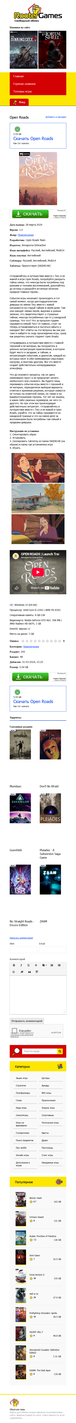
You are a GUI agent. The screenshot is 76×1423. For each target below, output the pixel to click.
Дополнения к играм (23, 1164)
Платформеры (23, 1092)
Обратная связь (17, 1409)
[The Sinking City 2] (24, 50)
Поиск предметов (24, 1140)
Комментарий (17, 959)
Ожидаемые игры (50, 1162)
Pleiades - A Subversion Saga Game (50, 853)
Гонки (19, 1100)
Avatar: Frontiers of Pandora (43, 1236)
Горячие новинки (24, 84)
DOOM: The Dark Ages (40, 1370)
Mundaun (15, 786)
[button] (13, 965)
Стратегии (21, 1085)
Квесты (45, 1132)
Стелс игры (47, 1155)
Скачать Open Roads (33, 138)
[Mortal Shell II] (52, 50)
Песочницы (47, 1147)
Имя (12, 943)
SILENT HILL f (36, 1332)
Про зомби (21, 1147)
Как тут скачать (21, 143)
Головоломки (22, 1132)
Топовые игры (22, 91)
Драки (45, 1140)
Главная (18, 76)
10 (59, 641)
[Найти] (60, 1051)
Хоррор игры (48, 1107)
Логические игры (50, 1122)
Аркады (45, 1085)
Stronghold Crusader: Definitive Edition (44, 1351)
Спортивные (48, 1115)
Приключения (26, 235)
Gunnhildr (16, 850)
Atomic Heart (36, 1198)
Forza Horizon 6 (37, 1274)
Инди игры (21, 1107)
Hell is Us (34, 1293)
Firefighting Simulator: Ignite (43, 1313)
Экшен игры (22, 1078)
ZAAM (43, 921)
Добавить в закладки (55, 116)
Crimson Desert (37, 1217)
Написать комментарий (21, 937)
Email (42, 943)
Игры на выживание (21, 1124)
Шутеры (45, 1078)
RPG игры (46, 1092)
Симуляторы (22, 1115)
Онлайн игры (22, 1155)
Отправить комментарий (26, 1021)
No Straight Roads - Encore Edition (22, 923)
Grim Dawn (35, 1255)
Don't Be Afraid (49, 786)
